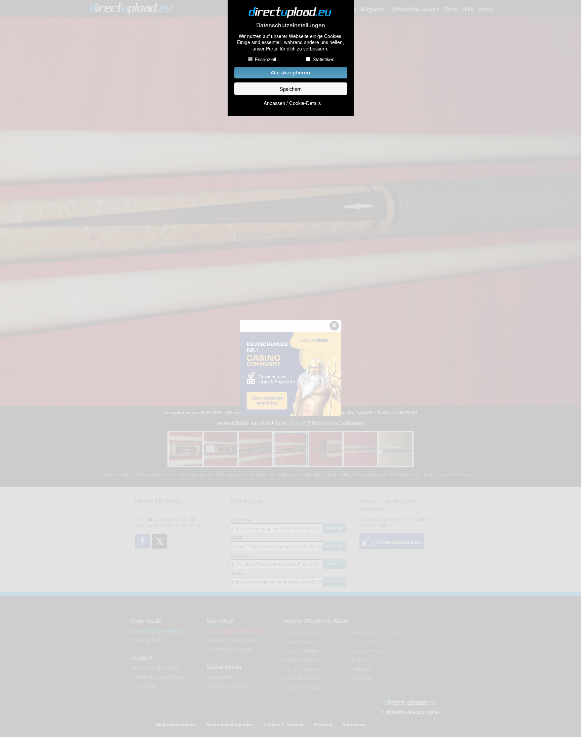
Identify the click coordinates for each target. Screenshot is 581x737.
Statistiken (324, 59)
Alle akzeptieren (290, 72)
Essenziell (265, 59)
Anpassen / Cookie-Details (292, 102)
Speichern (291, 88)
